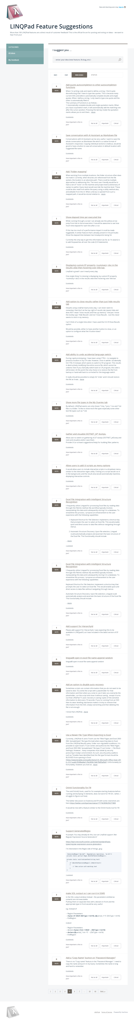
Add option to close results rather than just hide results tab (93, 302)
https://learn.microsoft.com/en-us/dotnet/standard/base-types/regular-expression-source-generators (88, 843)
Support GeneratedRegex (78, 831)
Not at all (95, 124)
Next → (102, 991)
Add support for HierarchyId (79, 626)
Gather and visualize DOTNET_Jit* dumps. (86, 434)
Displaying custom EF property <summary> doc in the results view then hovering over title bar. (92, 266)
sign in (121, 7)
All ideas (11, 53)
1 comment (69, 546)
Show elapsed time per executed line (83, 217)
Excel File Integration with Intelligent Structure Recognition (88, 500)
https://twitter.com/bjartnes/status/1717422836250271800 (93, 803)
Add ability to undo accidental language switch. (88, 354)
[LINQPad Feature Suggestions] (14, 12)
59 (90, 991)
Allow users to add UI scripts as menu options (88, 465)
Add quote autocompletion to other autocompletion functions (91, 86)
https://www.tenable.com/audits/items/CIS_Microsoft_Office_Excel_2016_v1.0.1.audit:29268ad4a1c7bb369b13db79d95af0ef (93, 761)
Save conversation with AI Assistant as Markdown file (91, 135)
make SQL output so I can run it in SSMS (85, 893)
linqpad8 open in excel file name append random (89, 657)
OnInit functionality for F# (78, 787)
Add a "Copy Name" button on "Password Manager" (91, 957)
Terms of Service (106, 1012)
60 (95, 991)
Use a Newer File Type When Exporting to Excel (88, 734)
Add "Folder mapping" (76, 171)
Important (106, 124)
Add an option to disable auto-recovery (85, 684)
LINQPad (97, 1012)
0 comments (69, 117)
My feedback (13, 60)
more (93, 112)
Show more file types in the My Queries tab (87, 402)
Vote (56, 90)
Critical (117, 124)
